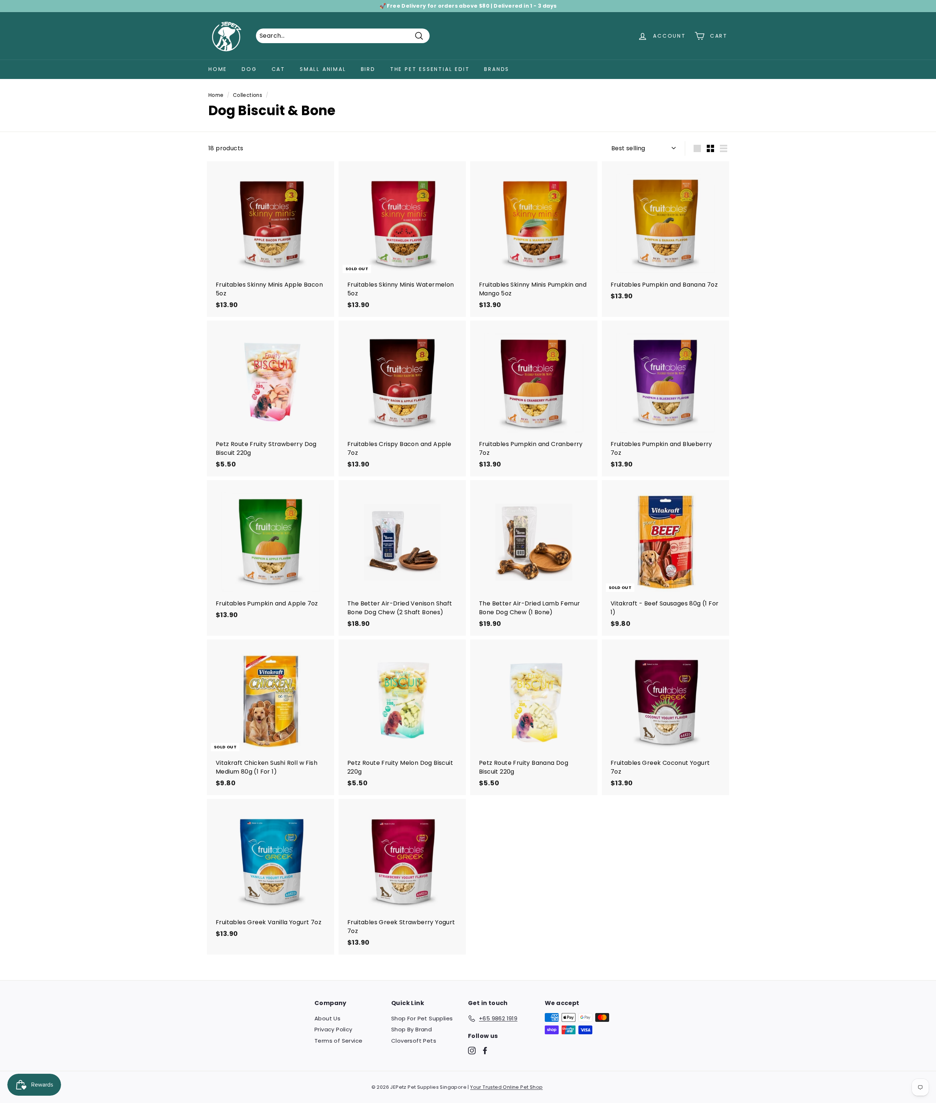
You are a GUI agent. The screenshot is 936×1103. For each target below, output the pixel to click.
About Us (327, 1018)
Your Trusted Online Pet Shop (506, 1087)
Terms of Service (338, 1041)
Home (217, 69)
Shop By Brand (411, 1029)
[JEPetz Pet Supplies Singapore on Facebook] (485, 1050)
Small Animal (323, 69)
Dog (249, 69)
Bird (368, 69)
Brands (496, 69)
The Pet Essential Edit (430, 69)
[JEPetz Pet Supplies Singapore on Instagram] (472, 1050)
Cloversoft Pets (413, 1041)
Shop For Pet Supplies (422, 1018)
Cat (278, 69)
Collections (247, 95)
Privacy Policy (333, 1029)
